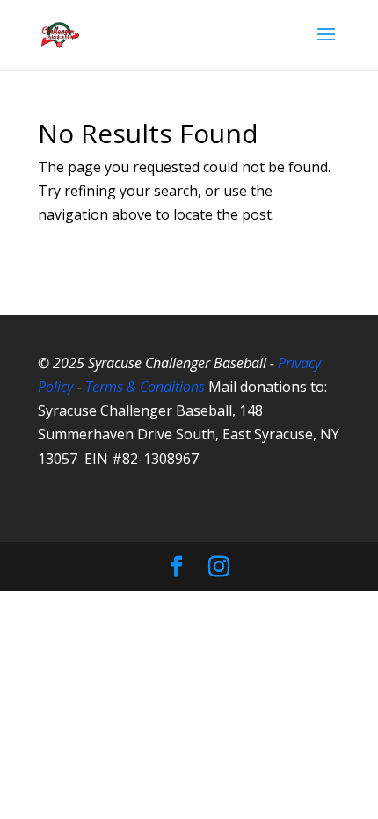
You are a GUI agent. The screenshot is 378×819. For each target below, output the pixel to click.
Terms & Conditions (145, 386)
